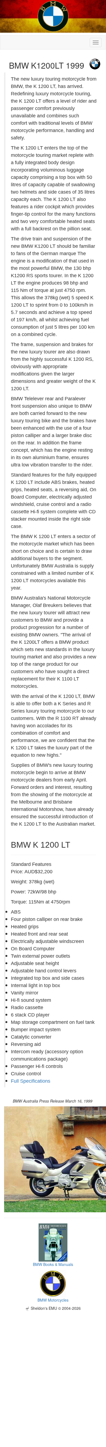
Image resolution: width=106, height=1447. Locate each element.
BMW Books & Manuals (53, 1264)
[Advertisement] (53, 1364)
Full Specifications (30, 1081)
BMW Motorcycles (53, 1300)
